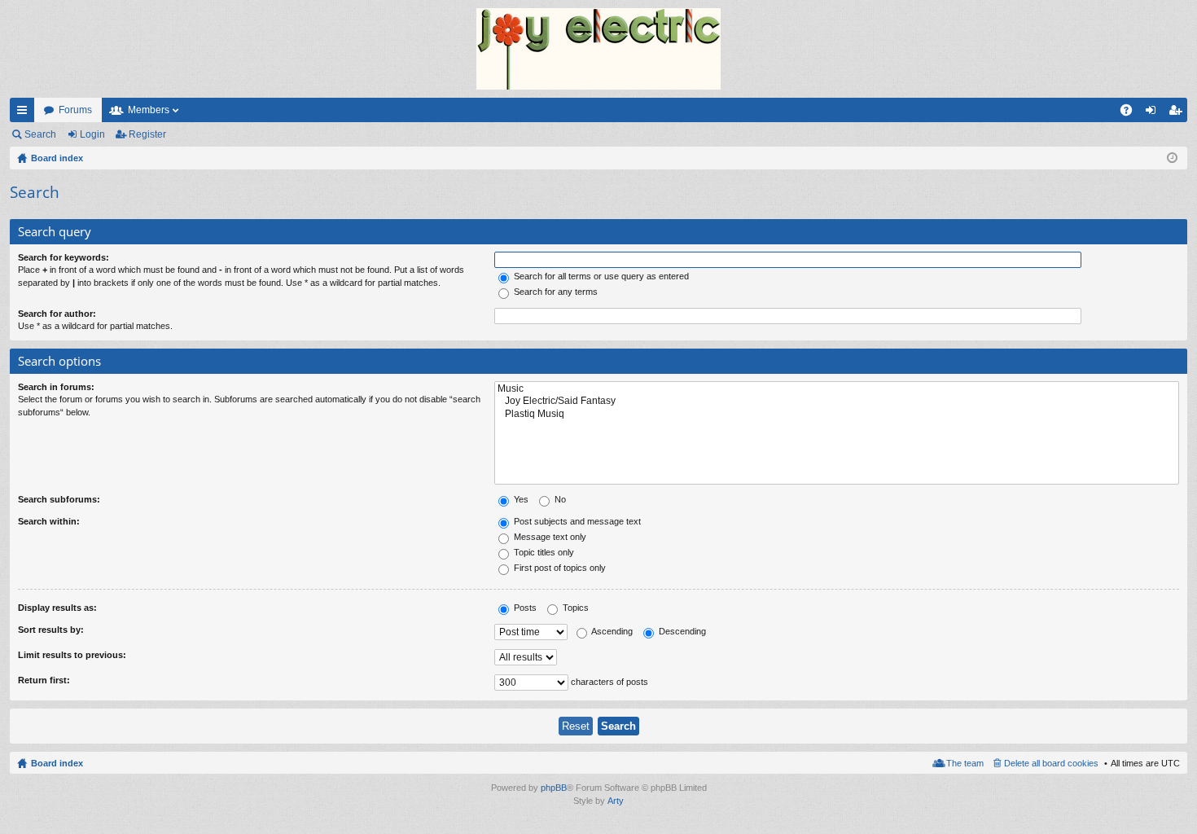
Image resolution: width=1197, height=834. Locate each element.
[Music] (836, 389)
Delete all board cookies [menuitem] (1051, 763)
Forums (75, 110)
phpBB (554, 787)
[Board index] (598, 49)
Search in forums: (56, 387)
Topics (574, 607)
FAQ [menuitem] (1131, 113)
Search (40, 134)
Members (148, 110)
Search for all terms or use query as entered (600, 276)
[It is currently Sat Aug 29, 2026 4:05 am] (1172, 158)
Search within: (49, 521)
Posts (524, 607)
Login (92, 134)
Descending (681, 631)
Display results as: (57, 607)
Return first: (44, 680)
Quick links (25, 113)
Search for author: (57, 313)
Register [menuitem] (1178, 113)
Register (147, 134)
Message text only (548, 537)
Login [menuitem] (1154, 113)
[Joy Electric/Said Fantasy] (836, 401)
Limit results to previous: (72, 655)
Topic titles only (542, 552)
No (559, 499)
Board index (57, 763)
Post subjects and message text (576, 521)
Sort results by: (51, 629)
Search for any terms (554, 291)
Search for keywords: (63, 257)
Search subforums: (59, 499)
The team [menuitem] (965, 763)
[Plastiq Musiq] (836, 414)
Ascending (611, 631)
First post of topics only (558, 568)
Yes (519, 499)
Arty (615, 800)
